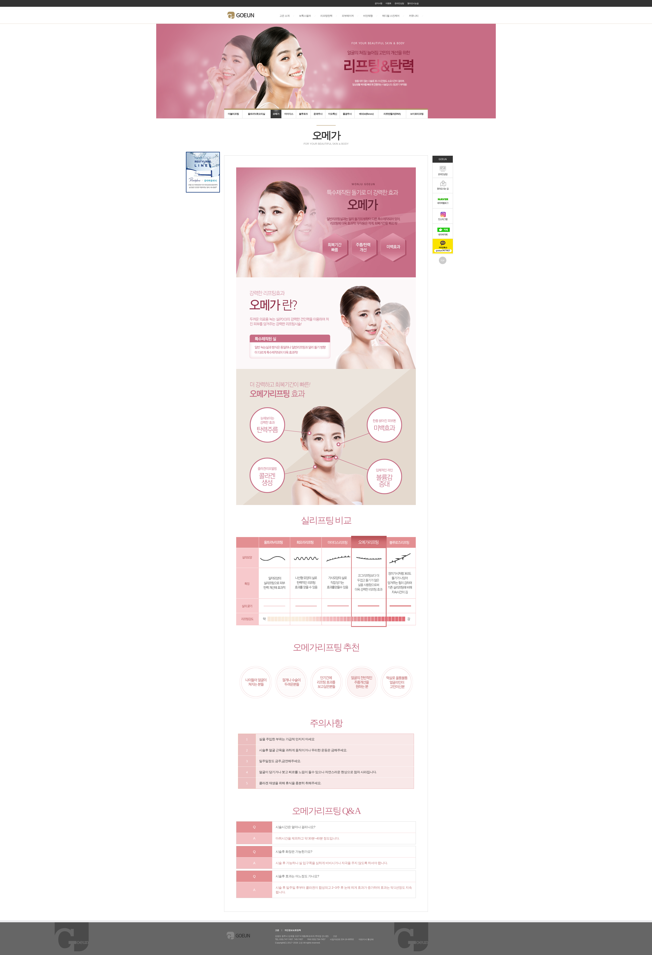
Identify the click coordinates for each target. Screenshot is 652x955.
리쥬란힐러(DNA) (392, 113)
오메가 (276, 113)
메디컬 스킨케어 (390, 16)
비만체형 (368, 16)
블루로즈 (303, 113)
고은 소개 (284, 16)
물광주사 (347, 113)
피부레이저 (348, 16)
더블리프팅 (233, 113)
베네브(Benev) (366, 113)
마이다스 (288, 113)
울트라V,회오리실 (256, 113)
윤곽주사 (318, 113)
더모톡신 (332, 113)
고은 (277, 930)
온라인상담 (399, 3)
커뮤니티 (413, 16)
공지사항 (378, 3)
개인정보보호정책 (293, 930)
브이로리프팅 (416, 113)
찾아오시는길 (413, 3)
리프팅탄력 (326, 16)
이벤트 (388, 3)
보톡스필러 (305, 16)
